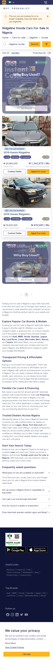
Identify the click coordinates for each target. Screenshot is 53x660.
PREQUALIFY (21, 8)
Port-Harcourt (36, 425)
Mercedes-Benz (33, 339)
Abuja (25, 425)
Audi (15, 336)
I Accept (26, 654)
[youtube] (26, 614)
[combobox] (11, 2)
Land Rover (11, 339)
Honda (27, 336)
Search (34, 44)
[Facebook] (7, 614)
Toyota (9, 342)
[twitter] (21, 614)
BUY (6, 8)
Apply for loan (38, 171)
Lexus (21, 339)
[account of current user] (47, 8)
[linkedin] (17, 614)
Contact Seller (15, 171)
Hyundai (35, 336)
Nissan (45, 339)
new (13, 452)
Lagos (18, 425)
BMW (20, 336)
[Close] (48, 16)
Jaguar (43, 336)
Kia (3, 339)
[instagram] (12, 614)
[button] (26, 473)
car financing (42, 395)
